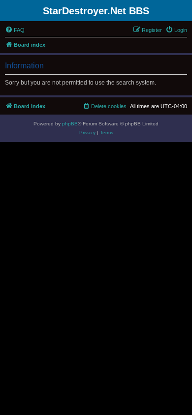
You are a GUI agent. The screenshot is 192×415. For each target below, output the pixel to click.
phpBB (70, 123)
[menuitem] (15, 30)
